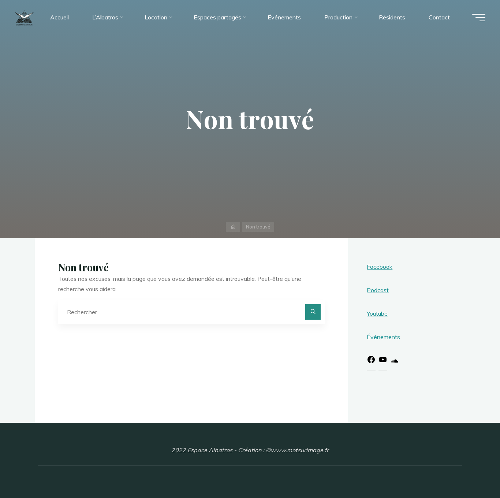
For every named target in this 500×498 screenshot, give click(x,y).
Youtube (377, 313)
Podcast (378, 290)
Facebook (379, 266)
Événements (383, 337)
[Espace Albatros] (24, 17)
